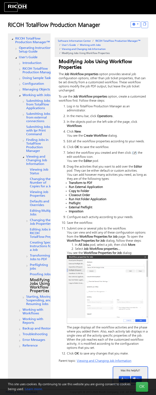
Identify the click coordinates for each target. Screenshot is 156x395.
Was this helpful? (130, 370)
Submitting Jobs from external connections (38, 117)
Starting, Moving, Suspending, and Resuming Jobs (39, 300)
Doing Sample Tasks (37, 78)
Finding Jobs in (37, 145)
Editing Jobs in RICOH (41, 233)
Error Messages (34, 340)
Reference (30, 345)
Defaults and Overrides (39, 203)
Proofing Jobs (40, 274)
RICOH (38, 70)
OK (142, 387)
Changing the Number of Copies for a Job (42, 183)
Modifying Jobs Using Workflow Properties (40, 285)
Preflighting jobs (39, 266)
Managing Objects (36, 89)
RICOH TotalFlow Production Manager (54, 25)
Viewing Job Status (39, 171)
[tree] (29, 192)
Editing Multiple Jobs (42, 212)
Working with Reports (33, 321)
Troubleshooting (35, 334)
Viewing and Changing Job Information (36, 160)
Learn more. (34, 389)
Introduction (32, 63)
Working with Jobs (37, 95)
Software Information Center (74, 41)
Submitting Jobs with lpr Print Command (38, 130)
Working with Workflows (33, 311)
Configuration (33, 84)
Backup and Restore (38, 328)
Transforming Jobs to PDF (40, 257)
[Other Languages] (135, 24)
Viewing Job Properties (39, 194)
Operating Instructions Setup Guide (35, 49)
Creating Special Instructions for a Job (42, 246)
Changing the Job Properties (40, 222)
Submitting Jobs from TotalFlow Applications (38, 104)
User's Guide (28, 57)
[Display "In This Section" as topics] (144, 24)
